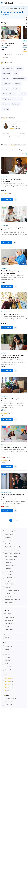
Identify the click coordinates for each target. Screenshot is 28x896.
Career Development (6, 312)
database (5, 104)
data (16, 73)
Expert (7, 649)
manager (5, 89)
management (7, 73)
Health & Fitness (10, 578)
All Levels (8, 646)
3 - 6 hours (9, 701)
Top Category (10, 602)
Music (7, 587)
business (19, 68)
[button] (5, 54)
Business (8, 541)
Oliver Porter (9, 617)
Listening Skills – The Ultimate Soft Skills (14, 447)
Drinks (7, 568)
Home (3, 8)
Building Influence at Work (9, 314)
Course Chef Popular (12, 550)
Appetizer (9, 534)
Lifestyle (8, 581)
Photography (10, 593)
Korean (8, 663)
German (8, 660)
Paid (7, 638)
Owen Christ (4, 47)
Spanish (8, 670)
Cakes (7, 544)
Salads (8, 596)
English (8, 657)
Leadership (17, 83)
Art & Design (9, 537)
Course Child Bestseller (12, 553)
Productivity (15, 89)
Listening (18, 99)
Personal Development (18, 78)
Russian (8, 666)
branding (5, 78)
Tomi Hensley (10, 620)
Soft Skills (6, 109)
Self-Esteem (16, 104)
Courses (8, 8)
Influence (22, 94)
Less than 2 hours (11, 698)
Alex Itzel (25, 47)
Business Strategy (8, 68)
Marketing (9, 584)
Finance (8, 574)
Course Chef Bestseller (12, 547)
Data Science (10, 559)
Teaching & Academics (12, 599)
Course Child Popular (12, 556)
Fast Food (9, 571)
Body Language (7, 99)
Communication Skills (9, 94)
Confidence (6, 83)
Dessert (8, 562)
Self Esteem (4, 353)
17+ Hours (8, 705)
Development (10, 565)
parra (7, 626)
